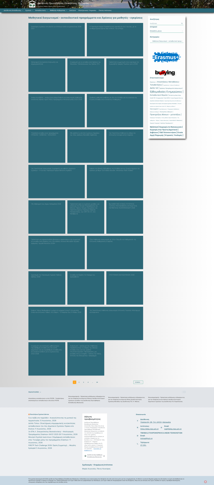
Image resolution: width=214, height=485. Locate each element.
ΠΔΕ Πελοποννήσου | (168, 132)
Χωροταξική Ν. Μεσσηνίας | (175, 120)
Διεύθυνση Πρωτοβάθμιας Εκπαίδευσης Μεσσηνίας (63, 3)
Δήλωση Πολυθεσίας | (175, 85)
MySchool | (154, 127)
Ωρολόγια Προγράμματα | (166, 123)
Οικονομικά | (154, 109)
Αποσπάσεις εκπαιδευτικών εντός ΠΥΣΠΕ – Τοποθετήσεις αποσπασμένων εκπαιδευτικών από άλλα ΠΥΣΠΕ (46, 399)
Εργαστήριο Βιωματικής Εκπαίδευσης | (173, 100)
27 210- (143, 445)
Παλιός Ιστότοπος (105, 10)
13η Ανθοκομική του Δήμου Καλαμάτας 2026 (46, 204)
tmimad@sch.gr (146, 438)
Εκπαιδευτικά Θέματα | (159, 95)
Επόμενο (137, 382)
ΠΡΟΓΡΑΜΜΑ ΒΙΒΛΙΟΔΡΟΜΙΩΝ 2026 (121, 275)
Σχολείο (28, 10)
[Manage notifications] (205, 481)
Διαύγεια (72, 10)
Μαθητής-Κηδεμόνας (57, 10)
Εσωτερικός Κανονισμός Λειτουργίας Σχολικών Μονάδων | (163, 103)
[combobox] (165, 23)
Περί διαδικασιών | (163, 109)
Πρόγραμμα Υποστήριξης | (155, 117)
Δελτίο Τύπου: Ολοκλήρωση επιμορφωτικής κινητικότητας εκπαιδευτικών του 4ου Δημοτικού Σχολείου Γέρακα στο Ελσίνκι (51, 426)
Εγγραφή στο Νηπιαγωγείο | (171, 127)
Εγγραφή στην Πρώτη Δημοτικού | (164, 130)
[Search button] (181, 23)
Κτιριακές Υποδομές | (174, 135)
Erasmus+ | (153, 82)
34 (97, 382)
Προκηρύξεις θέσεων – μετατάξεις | (166, 114)
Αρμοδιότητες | (167, 85)
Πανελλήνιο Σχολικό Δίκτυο (39, 414)
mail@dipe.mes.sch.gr (173, 429)
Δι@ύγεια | (154, 132)
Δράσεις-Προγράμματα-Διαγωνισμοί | (171, 88)
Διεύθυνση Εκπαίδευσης (12, 10)
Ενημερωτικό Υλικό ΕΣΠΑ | (163, 98)
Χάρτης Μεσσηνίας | (164, 120)
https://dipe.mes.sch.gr (149, 429)
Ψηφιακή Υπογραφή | (155, 123)
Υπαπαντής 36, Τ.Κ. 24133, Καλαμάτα (155, 422)
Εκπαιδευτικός (40, 10)
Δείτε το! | (154, 88)
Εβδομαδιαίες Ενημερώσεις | (166, 91)
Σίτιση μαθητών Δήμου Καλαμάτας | (169, 117)
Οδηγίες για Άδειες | (171, 106)
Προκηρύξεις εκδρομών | (166, 111)
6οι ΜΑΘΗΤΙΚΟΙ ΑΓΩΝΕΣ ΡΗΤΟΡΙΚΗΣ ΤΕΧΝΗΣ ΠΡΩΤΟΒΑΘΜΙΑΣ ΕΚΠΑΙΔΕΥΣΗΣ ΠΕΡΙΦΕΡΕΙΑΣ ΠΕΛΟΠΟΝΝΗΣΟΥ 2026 (123, 206)
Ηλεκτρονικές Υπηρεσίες (87, 10)
